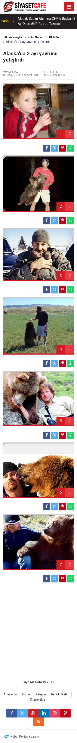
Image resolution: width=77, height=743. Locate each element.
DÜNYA (54, 37)
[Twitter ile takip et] (22, 713)
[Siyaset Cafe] (24, 6)
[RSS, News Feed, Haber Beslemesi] (38, 721)
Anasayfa (15, 37)
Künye (26, 694)
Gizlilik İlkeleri (60, 694)
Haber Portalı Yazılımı (24, 736)
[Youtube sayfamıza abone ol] (33, 713)
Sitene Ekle (37, 699)
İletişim (41, 694)
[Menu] (69, 7)
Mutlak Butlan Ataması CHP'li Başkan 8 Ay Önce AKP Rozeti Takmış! (46, 21)
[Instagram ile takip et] (54, 713)
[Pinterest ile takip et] (65, 713)
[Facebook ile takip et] (11, 713)
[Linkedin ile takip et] (43, 713)
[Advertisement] (38, 631)
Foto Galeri (35, 37)
